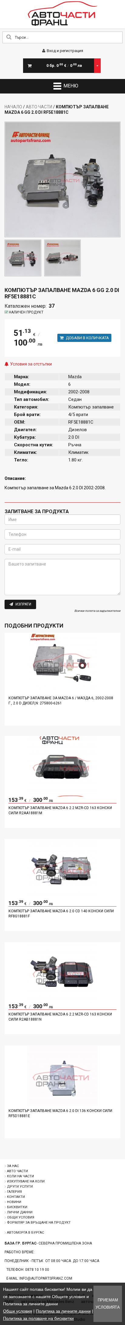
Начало (13, 106)
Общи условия (20, 1217)
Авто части (39, 106)
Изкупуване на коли (26, 1181)
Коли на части (20, 1176)
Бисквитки (17, 1207)
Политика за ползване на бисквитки (38, 1318)
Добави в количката (87, 338)
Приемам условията (108, 1304)
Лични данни (19, 1212)
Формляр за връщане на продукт (39, 1223)
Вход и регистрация (65, 50)
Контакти (16, 1197)
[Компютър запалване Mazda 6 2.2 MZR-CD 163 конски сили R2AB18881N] (62, 1001)
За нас (13, 1166)
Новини (14, 1202)
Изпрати (23, 604)
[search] (8, 37)
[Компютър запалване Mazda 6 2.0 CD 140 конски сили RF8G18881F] (62, 898)
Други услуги (20, 1187)
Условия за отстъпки (31, 364)
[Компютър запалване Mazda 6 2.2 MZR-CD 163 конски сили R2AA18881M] (62, 795)
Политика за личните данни (63, 1311)
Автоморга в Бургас (25, 1233)
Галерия (14, 1192)
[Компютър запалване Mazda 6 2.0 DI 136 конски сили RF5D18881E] (62, 1104)
